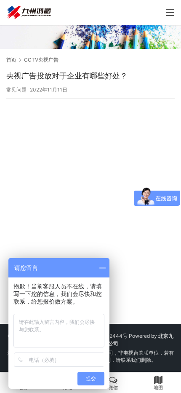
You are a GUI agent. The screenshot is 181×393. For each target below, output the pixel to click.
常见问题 (16, 89)
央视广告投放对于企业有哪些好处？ (67, 75)
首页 (11, 60)
